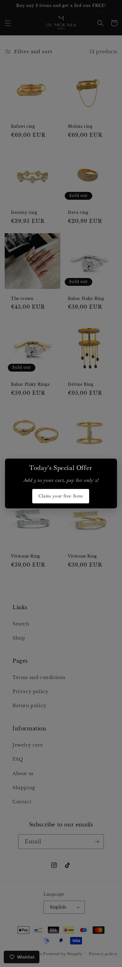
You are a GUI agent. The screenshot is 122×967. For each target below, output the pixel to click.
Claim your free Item (60, 496)
